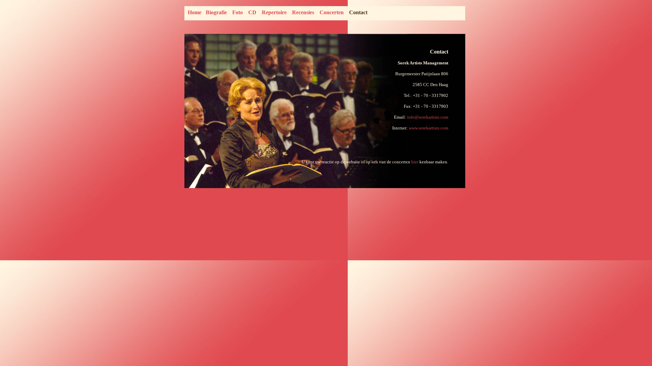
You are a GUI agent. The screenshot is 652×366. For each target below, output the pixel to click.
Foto (237, 12)
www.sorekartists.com (428, 127)
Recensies (303, 12)
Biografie (216, 12)
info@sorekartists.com (427, 117)
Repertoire (274, 12)
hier (414, 161)
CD (252, 12)
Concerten (332, 12)
